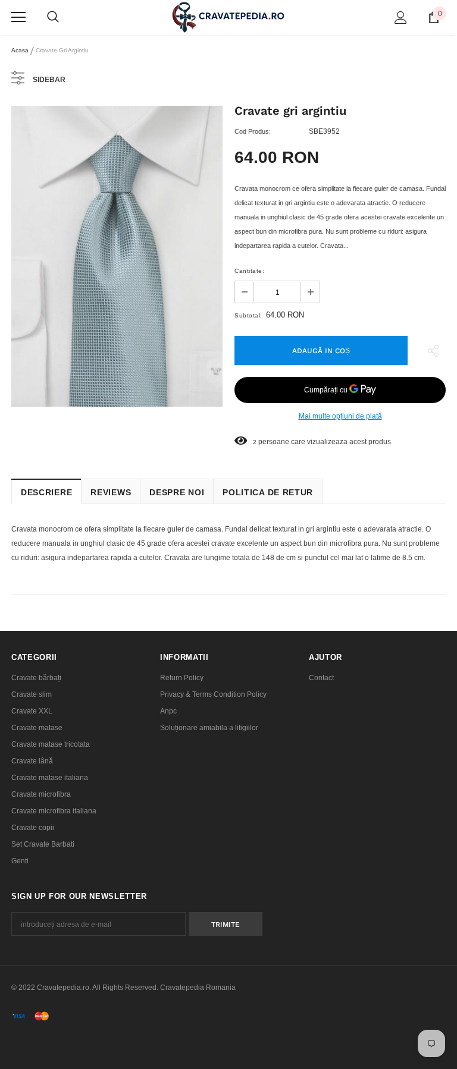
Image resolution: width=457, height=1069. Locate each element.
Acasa (20, 50)
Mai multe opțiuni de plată (340, 416)
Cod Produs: (252, 131)
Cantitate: (249, 271)
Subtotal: (248, 315)
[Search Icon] (53, 17)
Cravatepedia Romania (198, 987)
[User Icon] (401, 17)
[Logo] (228, 17)
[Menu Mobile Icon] (18, 17)
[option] (117, 256)
